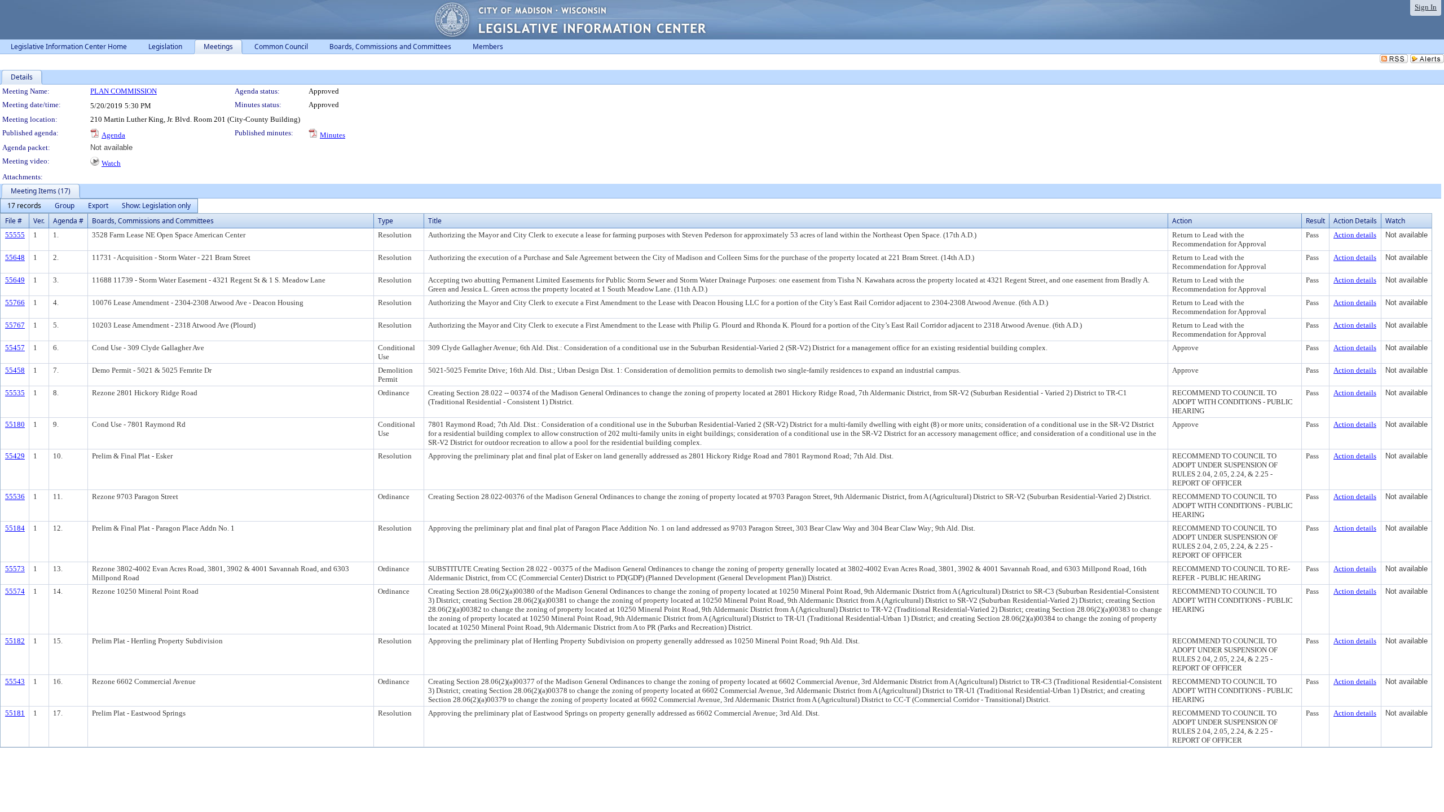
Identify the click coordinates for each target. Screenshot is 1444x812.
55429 (15, 456)
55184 (15, 528)
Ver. (39, 221)
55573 (15, 568)
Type (385, 221)
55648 (15, 257)
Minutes (332, 135)
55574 (15, 591)
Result (1315, 221)
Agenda (113, 135)
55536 (15, 496)
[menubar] (99, 205)
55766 (15, 302)
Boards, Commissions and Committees (153, 221)
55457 (15, 347)
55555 (15, 235)
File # (13, 221)
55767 (15, 325)
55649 (15, 280)
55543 (15, 681)
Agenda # (68, 221)
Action (1182, 221)
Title (435, 221)
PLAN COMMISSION (123, 91)
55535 (15, 393)
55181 (15, 713)
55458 (15, 370)
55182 (15, 641)
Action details (1354, 235)
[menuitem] (24, 206)
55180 (15, 424)
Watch (111, 163)
